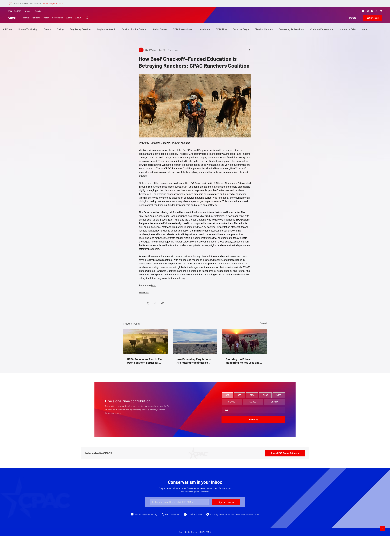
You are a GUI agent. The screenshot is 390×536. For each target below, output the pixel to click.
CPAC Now (221, 29)
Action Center (159, 29)
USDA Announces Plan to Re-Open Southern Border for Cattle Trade (144, 361)
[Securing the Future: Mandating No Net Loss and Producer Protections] (244, 341)
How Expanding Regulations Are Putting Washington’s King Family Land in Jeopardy (195, 361)
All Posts (7, 29)
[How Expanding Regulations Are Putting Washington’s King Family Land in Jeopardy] (195, 341)
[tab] (227, 395)
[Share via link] (162, 303)
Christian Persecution (321, 29)
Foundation (39, 11)
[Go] (382, 528)
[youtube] (363, 11)
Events (47, 29)
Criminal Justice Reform (134, 29)
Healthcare (204, 29)
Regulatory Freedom (80, 29)
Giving (27, 11)
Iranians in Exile (347, 29)
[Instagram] (368, 11)
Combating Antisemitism (291, 29)
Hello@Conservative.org (146, 514)
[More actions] (249, 50)
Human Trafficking (27, 29)
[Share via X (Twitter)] (147, 303)
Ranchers (144, 292)
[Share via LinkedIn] (155, 303)
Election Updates (264, 29)
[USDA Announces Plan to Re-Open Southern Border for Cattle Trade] (145, 341)
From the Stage (241, 29)
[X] (376, 11)
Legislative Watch (106, 29)
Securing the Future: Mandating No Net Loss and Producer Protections (242, 361)
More (364, 29)
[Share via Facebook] (140, 303)
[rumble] (372, 11)
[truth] (381, 11)
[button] (87, 18)
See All (263, 323)
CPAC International (183, 29)
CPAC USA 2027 (14, 11)
